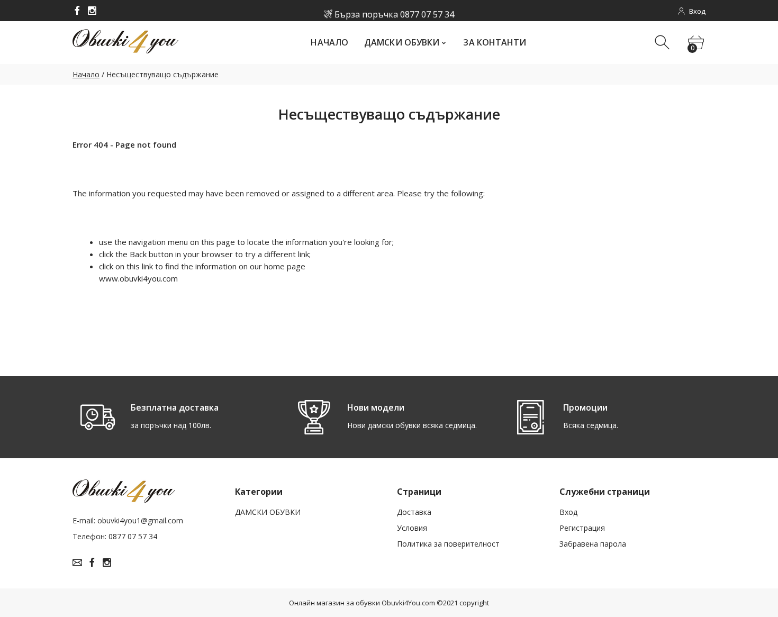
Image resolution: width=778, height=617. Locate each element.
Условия (412, 528)
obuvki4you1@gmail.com (140, 520)
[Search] (663, 42)
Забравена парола (592, 544)
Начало (86, 74)
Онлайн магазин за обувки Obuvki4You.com (362, 602)
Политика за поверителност (448, 544)
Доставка (414, 512)
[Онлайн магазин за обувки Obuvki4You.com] (77, 10)
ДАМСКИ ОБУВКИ (268, 512)
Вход (568, 512)
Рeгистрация (582, 528)
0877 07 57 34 (427, 11)
